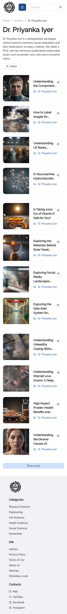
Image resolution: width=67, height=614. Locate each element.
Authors (18, 20)
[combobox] (44, 7)
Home (6, 20)
